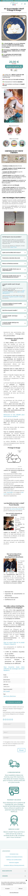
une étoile (10, 492)
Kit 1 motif (6, 691)
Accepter (7, 888)
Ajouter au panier (12, 66)
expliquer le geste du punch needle (13, 296)
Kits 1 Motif (11, 12)
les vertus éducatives (16, 509)
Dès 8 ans (13, 696)
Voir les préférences (14, 892)
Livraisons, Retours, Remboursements (14, 865)
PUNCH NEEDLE (6, 12)
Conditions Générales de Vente (14, 857)
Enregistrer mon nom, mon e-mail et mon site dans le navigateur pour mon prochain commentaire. (14, 743)
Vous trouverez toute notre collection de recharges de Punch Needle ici (14, 668)
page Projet (13, 247)
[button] (26, 880)
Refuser (20, 888)
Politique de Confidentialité (14, 859)
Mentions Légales (14, 862)
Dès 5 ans (6, 696)
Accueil (2, 12)
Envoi (21, 750)
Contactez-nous (14, 854)
